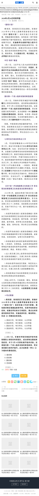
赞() (16, 376)
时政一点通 (19, 3)
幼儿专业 (24, 14)
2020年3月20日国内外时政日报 (29, 390)
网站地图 (20, 491)
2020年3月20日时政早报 (11, 18)
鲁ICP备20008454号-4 (29, 491)
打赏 (24, 376)
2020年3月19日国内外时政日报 (10, 390)
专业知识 (17, 14)
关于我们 (15, 484)
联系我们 (24, 484)
